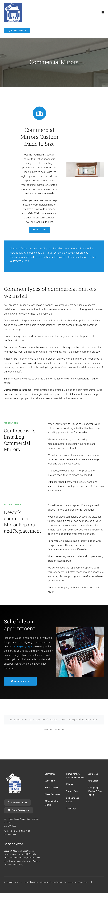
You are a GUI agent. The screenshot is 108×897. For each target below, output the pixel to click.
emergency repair (23, 646)
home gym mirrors (84, 351)
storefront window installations (73, 367)
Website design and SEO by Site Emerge (57, 882)
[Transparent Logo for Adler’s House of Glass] (13, 772)
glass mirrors (65, 432)
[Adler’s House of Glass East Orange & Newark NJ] (13, 3)
